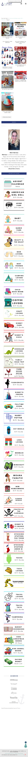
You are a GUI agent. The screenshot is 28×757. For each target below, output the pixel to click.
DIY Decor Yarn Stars (7, 89)
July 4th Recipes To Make (20, 37)
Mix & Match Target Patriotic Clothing (7, 67)
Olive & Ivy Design (22, 754)
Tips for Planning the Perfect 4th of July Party (20, 42)
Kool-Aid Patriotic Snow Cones (7, 112)
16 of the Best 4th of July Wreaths (20, 65)
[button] (26, 3)
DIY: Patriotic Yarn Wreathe (7, 42)
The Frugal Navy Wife (7, 8)
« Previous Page (6, 117)
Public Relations (19, 753)
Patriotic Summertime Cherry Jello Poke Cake (20, 81)
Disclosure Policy (9, 753)
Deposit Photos (16, 708)
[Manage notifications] (25, 754)
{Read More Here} (14, 168)
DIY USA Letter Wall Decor (7, 37)
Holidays (16, 18)
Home (11, 18)
